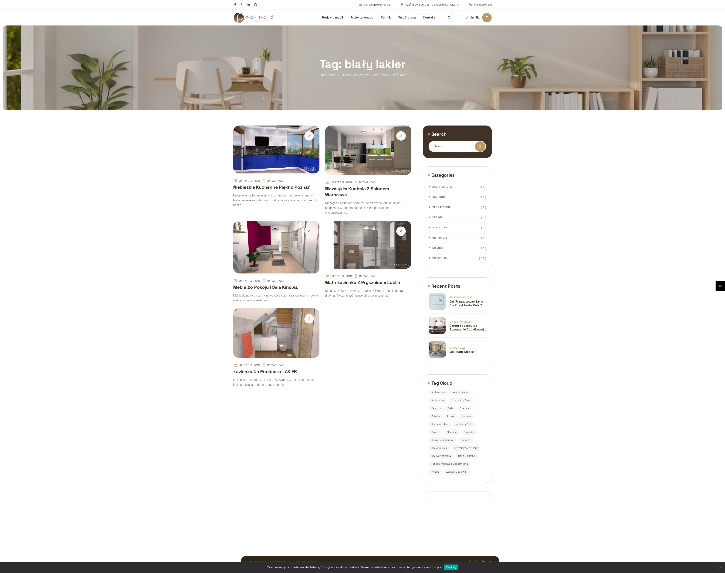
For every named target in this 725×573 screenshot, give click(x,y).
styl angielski (439, 448)
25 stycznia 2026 (461, 297)
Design (437, 217)
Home (450, 416)
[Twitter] (242, 4)
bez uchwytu (460, 392)
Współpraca (407, 17)
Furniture (439, 227)
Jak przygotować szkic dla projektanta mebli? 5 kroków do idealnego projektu (467, 303)
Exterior (435, 416)
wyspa (435, 471)
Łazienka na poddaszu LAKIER (265, 371)
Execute (464, 408)
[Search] (449, 17)
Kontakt (429, 17)
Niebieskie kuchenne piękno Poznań (272, 187)
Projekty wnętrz (361, 17)
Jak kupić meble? (462, 352)
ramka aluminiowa (442, 440)
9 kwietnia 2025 (460, 321)
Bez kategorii (441, 207)
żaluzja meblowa (456, 471)
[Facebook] (235, 4)
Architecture (442, 186)
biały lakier (438, 400)
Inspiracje (439, 237)
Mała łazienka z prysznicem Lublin (362, 282)
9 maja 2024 (458, 347)
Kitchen (437, 248)
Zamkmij (451, 567)
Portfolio (439, 258)
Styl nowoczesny (441, 455)
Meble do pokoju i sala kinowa (265, 287)
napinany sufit (464, 424)
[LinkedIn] (249, 4)
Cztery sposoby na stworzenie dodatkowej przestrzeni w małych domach (467, 327)
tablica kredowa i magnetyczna (449, 463)
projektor (469, 432)
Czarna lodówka (461, 400)
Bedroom (438, 197)
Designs (436, 408)
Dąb (450, 408)
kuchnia (466, 416)
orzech (435, 432)
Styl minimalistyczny (466, 448)
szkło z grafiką (467, 455)
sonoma (465, 440)
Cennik (386, 17)
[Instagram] (256, 4)
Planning (452, 432)
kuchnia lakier (439, 424)
